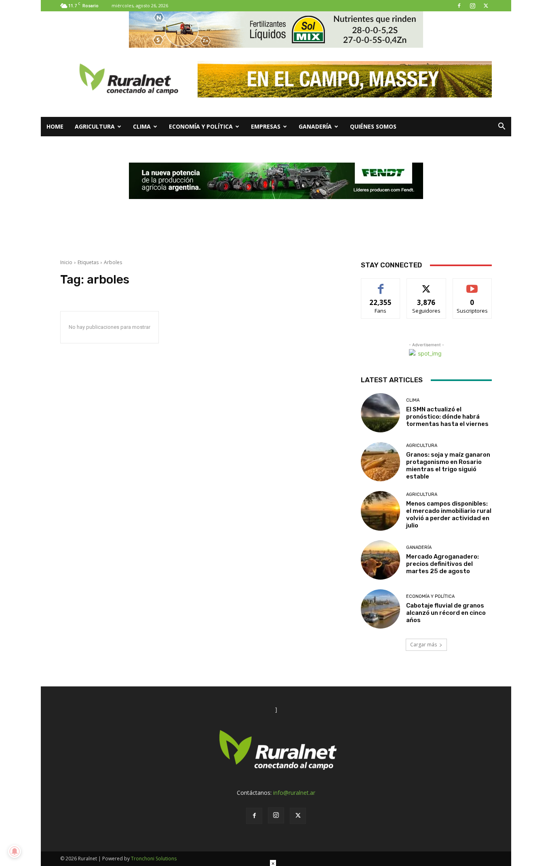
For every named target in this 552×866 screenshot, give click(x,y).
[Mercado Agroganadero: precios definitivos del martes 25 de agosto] (380, 560)
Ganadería (315, 126)
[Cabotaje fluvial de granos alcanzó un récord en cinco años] (380, 609)
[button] (501, 127)
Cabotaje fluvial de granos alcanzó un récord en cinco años (446, 613)
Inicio (66, 262)
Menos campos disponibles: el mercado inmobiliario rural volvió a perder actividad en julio (448, 514)
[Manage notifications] (14, 851)
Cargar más (423, 644)
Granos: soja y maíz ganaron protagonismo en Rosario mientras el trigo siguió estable (448, 465)
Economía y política (201, 126)
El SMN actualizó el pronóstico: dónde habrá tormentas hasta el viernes (447, 417)
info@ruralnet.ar (294, 792)
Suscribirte (472, 285)
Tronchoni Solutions (154, 858)
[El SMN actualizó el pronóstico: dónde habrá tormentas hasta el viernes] (380, 412)
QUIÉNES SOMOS (373, 126)
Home (54, 126)
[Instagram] (472, 5)
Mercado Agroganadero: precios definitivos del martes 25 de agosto (442, 564)
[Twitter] (486, 5)
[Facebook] (459, 5)
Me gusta (381, 285)
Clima (142, 126)
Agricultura (95, 126)
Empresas (265, 126)
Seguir (426, 285)
